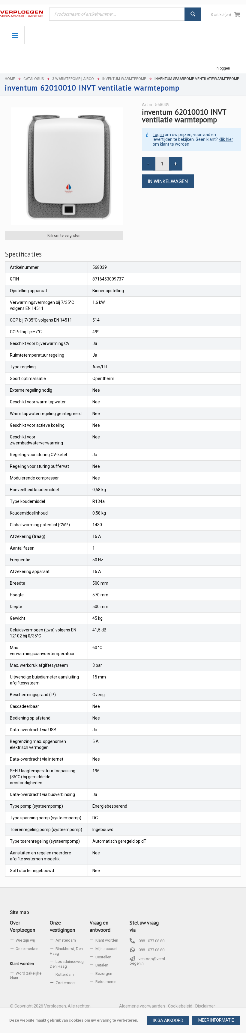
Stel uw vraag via (144, 926)
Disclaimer (205, 1006)
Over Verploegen (22, 926)
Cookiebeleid (180, 1006)
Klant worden (22, 963)
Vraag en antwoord (100, 926)
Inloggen (223, 68)
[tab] (23, 254)
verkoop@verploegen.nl (147, 961)
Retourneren (105, 981)
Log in (158, 134)
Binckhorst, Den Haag (66, 951)
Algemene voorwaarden (142, 1006)
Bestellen (103, 957)
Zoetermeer (66, 983)
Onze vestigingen (62, 926)
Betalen (101, 965)
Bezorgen (103, 973)
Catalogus (33, 79)
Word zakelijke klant (25, 975)
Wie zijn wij (25, 940)
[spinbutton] (162, 164)
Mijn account (106, 948)
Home (10, 79)
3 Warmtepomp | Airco (73, 79)
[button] (216, 1020)
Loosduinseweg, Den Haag (67, 964)
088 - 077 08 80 (151, 941)
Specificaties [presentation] (23, 254)
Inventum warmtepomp (124, 79)
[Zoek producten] (192, 14)
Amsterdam (66, 940)
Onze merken (27, 948)
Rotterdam (65, 974)
